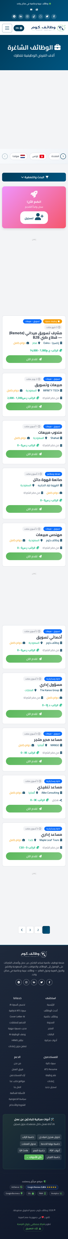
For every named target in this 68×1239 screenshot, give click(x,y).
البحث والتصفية (34, 177)
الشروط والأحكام (17, 1105)
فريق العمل (17, 1069)
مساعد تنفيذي (49, 787)
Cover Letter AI (17, 1016)
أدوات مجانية (50, 1040)
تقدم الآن (31, 359)
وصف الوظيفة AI (17, 1034)
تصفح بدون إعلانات (17, 1046)
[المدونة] (36, 9)
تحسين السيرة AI (17, 1004)
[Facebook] (53, 16)
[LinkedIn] (20, 16)
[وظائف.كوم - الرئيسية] (47, 28)
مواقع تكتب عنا (17, 1081)
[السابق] (63, 156)
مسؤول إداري (51, 684)
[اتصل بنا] (31, 9)
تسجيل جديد (50, 1087)
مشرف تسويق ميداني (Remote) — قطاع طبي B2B (35, 335)
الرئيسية (50, 1004)
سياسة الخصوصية (17, 1099)
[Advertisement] (34, 109)
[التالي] (5, 156)
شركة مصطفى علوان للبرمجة (31, 1224)
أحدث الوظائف (51, 1010)
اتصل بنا (17, 1087)
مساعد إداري (51, 834)
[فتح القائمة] (7, 28)
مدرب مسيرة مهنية (17, 1028)
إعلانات (50, 1081)
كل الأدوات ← (33, 1157)
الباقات (50, 1034)
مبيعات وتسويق (48, 384)
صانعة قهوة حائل (47, 479)
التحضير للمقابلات (17, 1022)
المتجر (51, 1028)
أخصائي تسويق (49, 637)
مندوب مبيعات (50, 432)
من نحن (17, 1063)
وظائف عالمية (51, 1016)
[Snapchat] (40, 16)
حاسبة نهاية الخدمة (50, 1144)
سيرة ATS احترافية (17, 1010)
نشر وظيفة (51, 1075)
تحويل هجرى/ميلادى (49, 1137)
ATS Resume (50, 1069)
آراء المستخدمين (17, 1075)
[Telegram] (14, 16)
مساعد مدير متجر (48, 739)
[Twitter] (47, 16)
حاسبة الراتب (28, 1137)
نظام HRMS (17, 1040)
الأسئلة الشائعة (17, 1093)
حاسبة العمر (39, 1150)
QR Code (23, 1150)
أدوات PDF (55, 1150)
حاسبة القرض (53, 1157)
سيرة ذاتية (51, 1063)
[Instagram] (27, 16)
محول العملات (29, 1144)
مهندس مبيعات (49, 534)
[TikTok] (34, 16)
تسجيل (29, 218)
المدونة (50, 1022)
